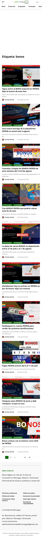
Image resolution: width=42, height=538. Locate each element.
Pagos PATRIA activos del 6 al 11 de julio (20, 365)
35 (29, 457)
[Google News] (10, 486)
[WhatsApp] (20, 486)
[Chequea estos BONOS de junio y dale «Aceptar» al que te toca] (21, 387)
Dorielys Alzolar (9, 100)
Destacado (7, 85)
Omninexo (12, 535)
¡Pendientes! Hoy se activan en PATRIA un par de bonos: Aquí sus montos (21, 287)
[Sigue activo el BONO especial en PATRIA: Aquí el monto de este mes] (21, 75)
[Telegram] (16, 486)
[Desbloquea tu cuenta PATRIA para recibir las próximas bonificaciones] (21, 312)
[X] (6, 486)
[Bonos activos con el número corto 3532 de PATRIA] (21, 427)
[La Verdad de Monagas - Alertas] (21, 2)
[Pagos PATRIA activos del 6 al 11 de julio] (21, 352)
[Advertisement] (21, 30)
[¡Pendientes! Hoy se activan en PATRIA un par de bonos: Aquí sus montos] (21, 272)
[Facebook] (3, 486)
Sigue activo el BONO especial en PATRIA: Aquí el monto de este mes (20, 90)
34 (25, 457)
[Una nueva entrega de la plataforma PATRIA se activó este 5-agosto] (21, 115)
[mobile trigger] (4, 2)
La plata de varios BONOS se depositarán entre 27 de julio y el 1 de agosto (20, 247)
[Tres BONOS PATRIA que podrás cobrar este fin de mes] (21, 195)
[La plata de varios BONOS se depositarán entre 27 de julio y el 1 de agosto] (21, 232)
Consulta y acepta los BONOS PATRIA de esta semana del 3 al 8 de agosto (20, 169)
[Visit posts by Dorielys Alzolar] (3, 100)
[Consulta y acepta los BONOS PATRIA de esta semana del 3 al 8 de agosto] (21, 155)
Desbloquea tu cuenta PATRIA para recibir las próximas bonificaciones (18, 327)
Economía (18, 85)
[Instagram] (13, 486)
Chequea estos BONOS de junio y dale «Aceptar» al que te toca (19, 402)
